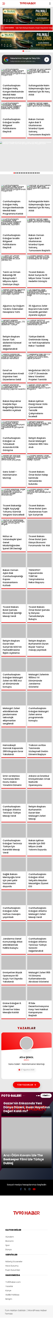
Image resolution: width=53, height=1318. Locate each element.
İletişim (8, 1251)
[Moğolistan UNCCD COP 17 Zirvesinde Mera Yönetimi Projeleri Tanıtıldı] (39, 361)
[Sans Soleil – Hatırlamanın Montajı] (13, 462)
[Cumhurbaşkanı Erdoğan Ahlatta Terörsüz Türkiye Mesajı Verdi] (13, 797)
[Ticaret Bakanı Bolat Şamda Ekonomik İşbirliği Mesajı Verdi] (13, 597)
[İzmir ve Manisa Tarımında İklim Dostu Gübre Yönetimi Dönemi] (13, 766)
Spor (7, 1197)
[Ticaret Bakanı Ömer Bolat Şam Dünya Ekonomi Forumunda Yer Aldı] (39, 527)
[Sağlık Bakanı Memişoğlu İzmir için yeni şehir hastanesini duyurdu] (13, 864)
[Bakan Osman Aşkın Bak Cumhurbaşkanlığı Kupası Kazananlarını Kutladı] (13, 560)
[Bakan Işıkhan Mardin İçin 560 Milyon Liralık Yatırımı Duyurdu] (39, 831)
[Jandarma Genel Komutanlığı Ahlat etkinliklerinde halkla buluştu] (13, 929)
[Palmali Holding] (26, 41)
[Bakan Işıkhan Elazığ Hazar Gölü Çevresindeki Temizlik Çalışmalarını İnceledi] (39, 391)
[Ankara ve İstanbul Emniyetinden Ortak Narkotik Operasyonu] (39, 766)
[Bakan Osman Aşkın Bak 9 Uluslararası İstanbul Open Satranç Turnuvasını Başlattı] (39, 109)
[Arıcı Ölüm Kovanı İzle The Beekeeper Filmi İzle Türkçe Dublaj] (26, 1118)
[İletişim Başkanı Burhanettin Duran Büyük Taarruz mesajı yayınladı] (39, 631)
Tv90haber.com (13, 1234)
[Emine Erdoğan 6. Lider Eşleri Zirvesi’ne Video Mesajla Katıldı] (13, 993)
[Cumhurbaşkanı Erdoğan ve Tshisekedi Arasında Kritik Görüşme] (13, 428)
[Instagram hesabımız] (29, 1141)
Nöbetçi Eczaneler (13, 1213)
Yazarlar (9, 1238)
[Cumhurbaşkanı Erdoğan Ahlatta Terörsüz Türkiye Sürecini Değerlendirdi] (39, 929)
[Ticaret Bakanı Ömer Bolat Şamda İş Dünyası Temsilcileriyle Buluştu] (39, 597)
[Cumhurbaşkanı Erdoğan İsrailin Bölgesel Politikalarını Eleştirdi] (13, 109)
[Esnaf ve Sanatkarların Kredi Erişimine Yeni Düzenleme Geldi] (13, 361)
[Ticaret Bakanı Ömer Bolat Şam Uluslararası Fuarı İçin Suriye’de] (39, 496)
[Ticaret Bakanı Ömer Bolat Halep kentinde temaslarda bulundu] (39, 462)
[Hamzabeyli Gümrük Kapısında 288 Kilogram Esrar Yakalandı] (13, 735)
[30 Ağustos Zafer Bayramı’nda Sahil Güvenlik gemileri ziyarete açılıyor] (39, 296)
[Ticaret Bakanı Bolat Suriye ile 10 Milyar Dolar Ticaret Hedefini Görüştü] (39, 262)
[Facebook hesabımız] (21, 1141)
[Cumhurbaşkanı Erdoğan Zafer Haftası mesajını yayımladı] (13, 898)
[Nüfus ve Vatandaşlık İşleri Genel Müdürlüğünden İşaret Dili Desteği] (13, 527)
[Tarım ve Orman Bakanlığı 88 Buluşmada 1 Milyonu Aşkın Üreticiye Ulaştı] (13, 262)
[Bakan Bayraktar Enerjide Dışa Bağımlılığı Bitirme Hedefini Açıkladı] (13, 391)
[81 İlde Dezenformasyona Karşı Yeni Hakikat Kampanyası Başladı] (39, 993)
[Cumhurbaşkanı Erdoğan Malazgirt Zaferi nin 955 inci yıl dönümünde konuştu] (13, 665)
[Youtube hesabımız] (34, 1141)
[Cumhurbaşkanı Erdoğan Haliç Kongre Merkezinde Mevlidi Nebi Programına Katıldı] (13, 76)
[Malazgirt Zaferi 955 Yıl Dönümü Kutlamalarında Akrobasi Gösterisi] (39, 963)
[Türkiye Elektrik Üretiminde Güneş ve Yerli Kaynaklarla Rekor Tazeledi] (39, 327)
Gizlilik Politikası (12, 1246)
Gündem (9, 1188)
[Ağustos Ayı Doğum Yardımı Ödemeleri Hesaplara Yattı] (13, 296)
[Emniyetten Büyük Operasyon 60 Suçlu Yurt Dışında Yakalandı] (13, 963)
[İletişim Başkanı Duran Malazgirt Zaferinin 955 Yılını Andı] (39, 428)
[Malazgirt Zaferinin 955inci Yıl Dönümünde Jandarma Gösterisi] (39, 665)
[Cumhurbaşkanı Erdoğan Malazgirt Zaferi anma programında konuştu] (39, 698)
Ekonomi (9, 1193)
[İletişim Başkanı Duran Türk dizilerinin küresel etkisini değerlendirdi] (13, 327)
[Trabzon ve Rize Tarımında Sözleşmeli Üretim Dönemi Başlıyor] (39, 735)
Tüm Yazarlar (25, 1084)
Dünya (8, 1201)
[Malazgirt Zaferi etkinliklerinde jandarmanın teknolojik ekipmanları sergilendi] (13, 698)
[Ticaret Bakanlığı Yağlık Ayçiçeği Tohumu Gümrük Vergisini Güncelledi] (13, 496)
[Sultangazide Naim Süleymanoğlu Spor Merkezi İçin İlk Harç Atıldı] (39, 76)
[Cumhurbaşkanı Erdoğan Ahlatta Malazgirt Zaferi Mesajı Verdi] (39, 898)
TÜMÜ (45, 1095)
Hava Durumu (11, 1217)
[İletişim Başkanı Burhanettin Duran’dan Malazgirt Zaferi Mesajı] (39, 797)
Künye (8, 1242)
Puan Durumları (12, 1222)
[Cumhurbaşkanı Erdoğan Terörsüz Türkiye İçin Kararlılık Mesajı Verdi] (13, 831)
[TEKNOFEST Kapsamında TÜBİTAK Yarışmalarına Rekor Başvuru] (39, 560)
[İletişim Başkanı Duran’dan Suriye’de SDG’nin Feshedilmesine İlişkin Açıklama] (13, 631)
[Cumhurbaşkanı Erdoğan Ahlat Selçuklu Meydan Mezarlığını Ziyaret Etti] (39, 864)
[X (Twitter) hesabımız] (25, 1141)
